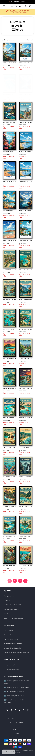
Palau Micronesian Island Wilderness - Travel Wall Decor (25, 536)
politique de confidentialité (13, 605)
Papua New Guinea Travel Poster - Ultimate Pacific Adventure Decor (9, 565)
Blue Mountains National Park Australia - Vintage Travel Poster (25, 299)
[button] (4, 6)
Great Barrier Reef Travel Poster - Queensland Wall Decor (9, 477)
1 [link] (9, 581)
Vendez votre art (9, 665)
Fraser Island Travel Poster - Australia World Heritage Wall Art (9, 447)
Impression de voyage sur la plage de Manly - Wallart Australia (9, 240)
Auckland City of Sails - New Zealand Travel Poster (9, 299)
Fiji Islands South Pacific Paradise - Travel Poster (25, 418)
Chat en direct (8, 635)
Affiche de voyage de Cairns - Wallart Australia (9, 210)
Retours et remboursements (13, 644)
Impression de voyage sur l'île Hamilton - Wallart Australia (25, 240)
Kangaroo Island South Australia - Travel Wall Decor (9, 506)
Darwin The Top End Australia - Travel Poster (25, 388)
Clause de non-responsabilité (13, 618)
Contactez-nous (9, 630)
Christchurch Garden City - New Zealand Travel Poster (25, 358)
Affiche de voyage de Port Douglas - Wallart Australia (25, 151)
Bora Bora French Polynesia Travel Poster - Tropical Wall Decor (9, 358)
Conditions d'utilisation (11, 609)
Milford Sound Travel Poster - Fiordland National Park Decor (25, 477)
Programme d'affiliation (11, 669)
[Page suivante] (25, 581)
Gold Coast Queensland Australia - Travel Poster (25, 447)
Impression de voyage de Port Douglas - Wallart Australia (25, 181)
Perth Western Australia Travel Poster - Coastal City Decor (25, 565)
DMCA (6, 614)
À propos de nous (9, 596)
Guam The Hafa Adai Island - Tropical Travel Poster (9, 122)
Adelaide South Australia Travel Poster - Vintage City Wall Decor (9, 270)
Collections (7, 600)
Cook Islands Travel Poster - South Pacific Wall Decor (9, 418)
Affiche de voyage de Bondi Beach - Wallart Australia (9, 94)
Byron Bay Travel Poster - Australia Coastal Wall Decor (25, 329)
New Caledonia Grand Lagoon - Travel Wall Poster (9, 536)
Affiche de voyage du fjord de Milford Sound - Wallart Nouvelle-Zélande (25, 94)
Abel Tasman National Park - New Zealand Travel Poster (25, 270)
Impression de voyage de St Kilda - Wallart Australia (9, 181)
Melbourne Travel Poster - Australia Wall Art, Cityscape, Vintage (25, 122)
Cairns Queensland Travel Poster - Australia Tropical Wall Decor (9, 388)
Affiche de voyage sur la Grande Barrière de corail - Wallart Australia (9, 151)
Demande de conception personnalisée (17, 652)
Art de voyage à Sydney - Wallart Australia (25, 63)
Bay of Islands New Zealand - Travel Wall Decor (9, 329)
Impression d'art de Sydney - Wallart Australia (9, 63)
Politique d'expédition (11, 639)
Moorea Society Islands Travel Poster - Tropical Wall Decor (25, 506)
